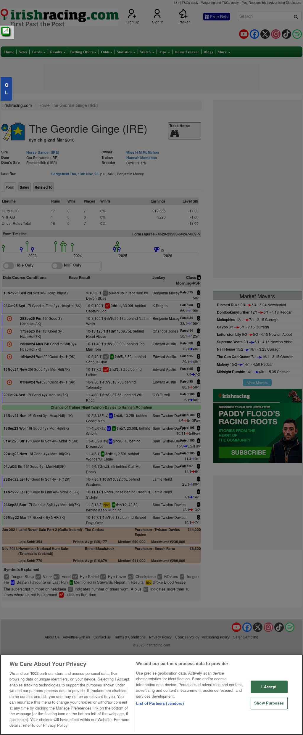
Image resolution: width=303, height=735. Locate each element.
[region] (151, 694)
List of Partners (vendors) (159, 703)
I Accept (268, 687)
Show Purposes (269, 703)
